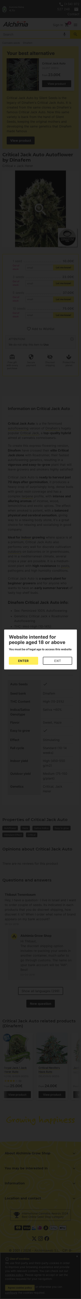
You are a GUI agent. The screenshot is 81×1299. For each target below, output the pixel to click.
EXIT (57, 661)
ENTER (23, 661)
